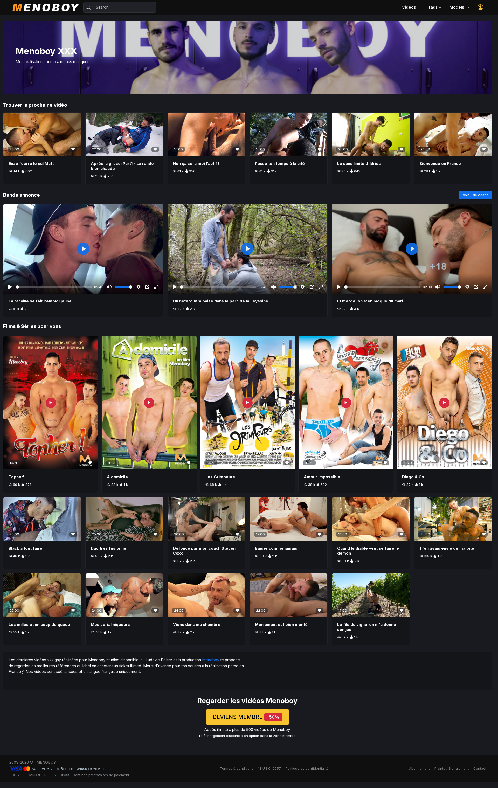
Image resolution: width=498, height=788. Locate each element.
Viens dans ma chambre (196, 624)
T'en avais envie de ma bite (446, 548)
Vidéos (409, 7)
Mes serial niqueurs (110, 624)
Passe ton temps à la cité (280, 163)
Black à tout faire (25, 548)
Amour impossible (322, 476)
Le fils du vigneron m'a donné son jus (366, 627)
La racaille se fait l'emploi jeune (40, 301)
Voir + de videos (475, 195)
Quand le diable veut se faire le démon (368, 551)
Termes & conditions (236, 768)
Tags (433, 7)
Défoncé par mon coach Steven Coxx (204, 551)
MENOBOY (46, 762)
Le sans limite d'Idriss (359, 163)
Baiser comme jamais (276, 548)
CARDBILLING (38, 775)
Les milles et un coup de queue (39, 624)
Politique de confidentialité (307, 768)
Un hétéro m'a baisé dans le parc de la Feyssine (220, 301)
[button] (480, 7)
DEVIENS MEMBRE (246, 717)
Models (457, 7)
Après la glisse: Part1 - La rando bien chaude (122, 166)
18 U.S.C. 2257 (269, 768)
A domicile (117, 476)
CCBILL (17, 775)
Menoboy (210, 659)
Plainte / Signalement (451, 768)
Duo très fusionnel (109, 548)
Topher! (16, 476)
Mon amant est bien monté (281, 624)
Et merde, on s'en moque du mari (370, 301)
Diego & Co (413, 476)
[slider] (54, 287)
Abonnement (419, 768)
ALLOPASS (61, 775)
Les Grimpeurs (220, 476)
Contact (479, 768)
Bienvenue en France (440, 163)
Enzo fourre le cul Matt (31, 163)
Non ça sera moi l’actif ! (196, 163)
